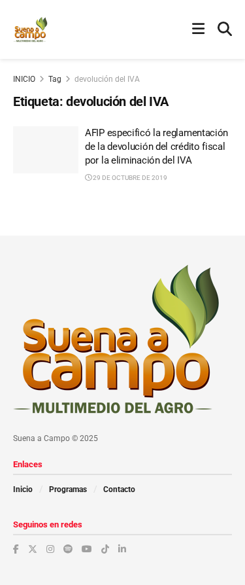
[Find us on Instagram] (50, 549)
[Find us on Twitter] (32, 549)
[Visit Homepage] (30, 29)
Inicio (23, 489)
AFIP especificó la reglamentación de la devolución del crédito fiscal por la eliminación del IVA (156, 146)
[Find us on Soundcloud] (68, 549)
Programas (68, 489)
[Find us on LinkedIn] (122, 549)
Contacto (119, 489)
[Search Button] (225, 29)
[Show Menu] (198, 29)
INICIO (24, 79)
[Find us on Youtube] (87, 549)
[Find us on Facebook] (16, 549)
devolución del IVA (107, 79)
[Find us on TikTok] (105, 549)
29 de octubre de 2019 (129, 177)
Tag (54, 79)
